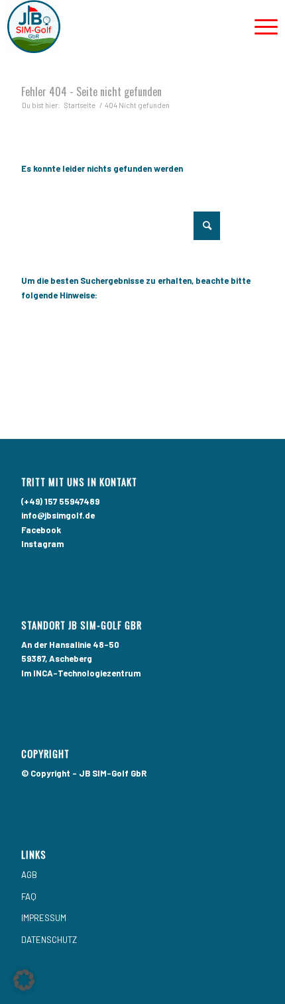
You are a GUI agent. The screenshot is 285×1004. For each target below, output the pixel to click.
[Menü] (259, 26)
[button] (24, 980)
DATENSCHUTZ (49, 939)
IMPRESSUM (43, 917)
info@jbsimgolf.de (58, 515)
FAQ (28, 896)
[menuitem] (259, 26)
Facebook (41, 530)
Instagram (42, 543)
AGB (29, 874)
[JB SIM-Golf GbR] (115, 26)
